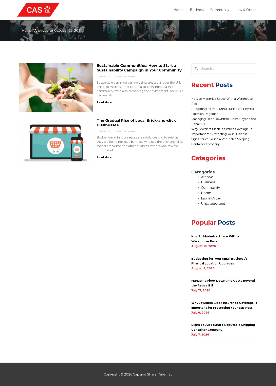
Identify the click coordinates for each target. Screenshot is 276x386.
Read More (104, 102)
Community (219, 10)
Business (197, 10)
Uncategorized (213, 204)
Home (178, 10)
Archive (207, 177)
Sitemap (166, 374)
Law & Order (246, 10)
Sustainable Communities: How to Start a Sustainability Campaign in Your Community (139, 67)
